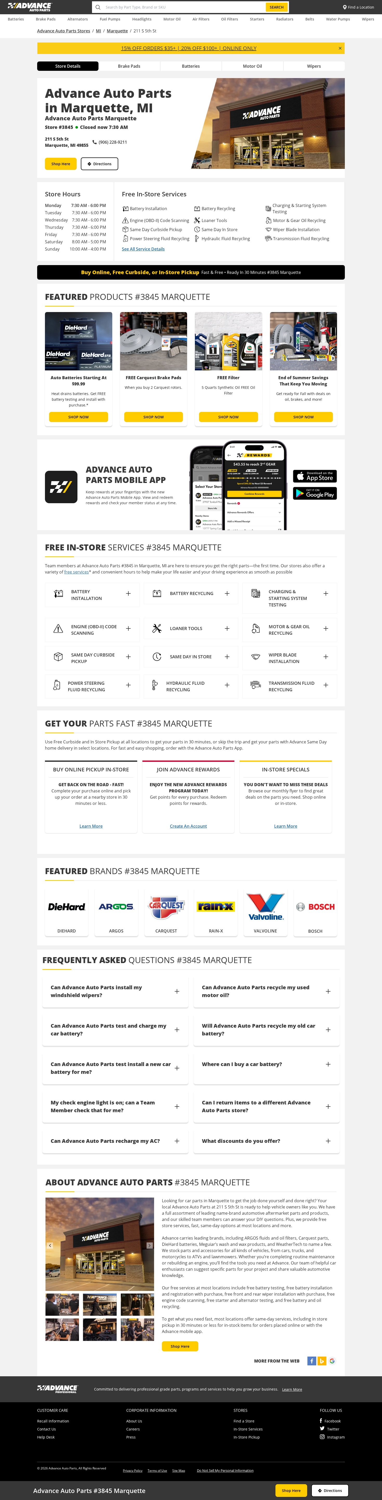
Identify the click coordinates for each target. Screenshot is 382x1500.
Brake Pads (46, 19)
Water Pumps (338, 19)
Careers (133, 1429)
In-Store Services (248, 1429)
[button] (92, 595)
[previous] (50, 1245)
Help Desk (46, 1437)
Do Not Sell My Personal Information (225, 1470)
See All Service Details (143, 249)
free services (76, 572)
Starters (257, 19)
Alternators (78, 19)
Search (277, 7)
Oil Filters (229, 19)
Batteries (16, 19)
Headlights (142, 19)
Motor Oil (172, 19)
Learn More (91, 826)
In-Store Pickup (247, 1437)
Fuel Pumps (110, 19)
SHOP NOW (78, 416)
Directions (102, 163)
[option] (78, 369)
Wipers (368, 19)
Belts (309, 19)
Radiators (284, 19)
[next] (150, 1245)
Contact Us (46, 1429)
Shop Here (60, 163)
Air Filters (201, 19)
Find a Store (244, 1421)
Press (131, 1437)
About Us (134, 1421)
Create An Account (188, 826)
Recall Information (53, 1421)
